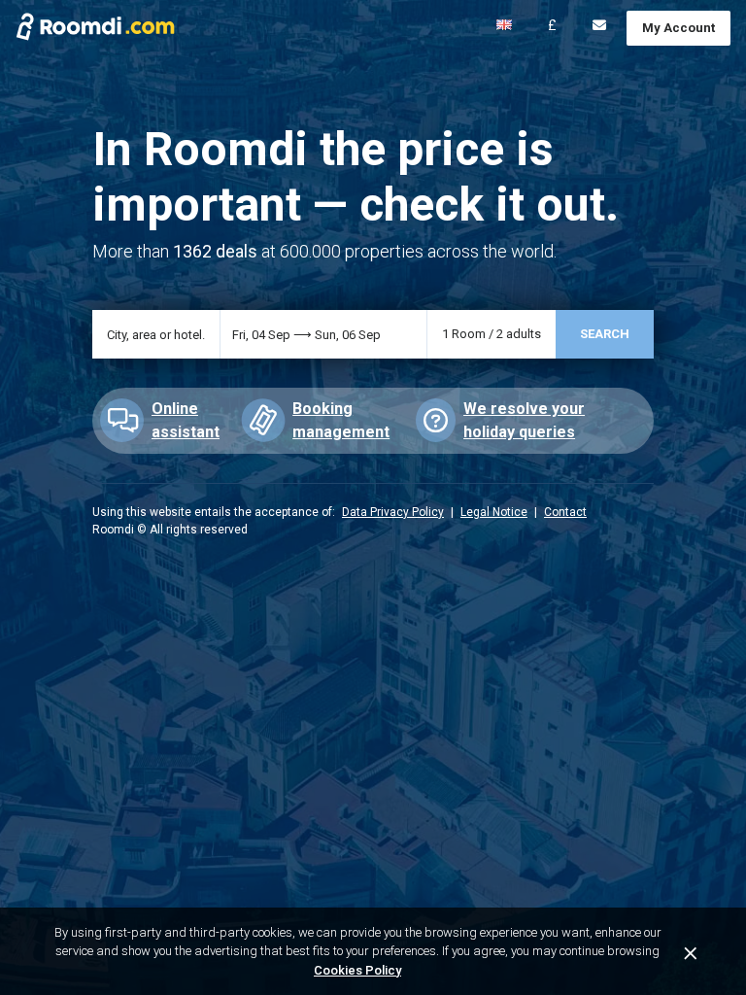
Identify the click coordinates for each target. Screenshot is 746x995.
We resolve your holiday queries (524, 420)
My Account (678, 27)
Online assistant (186, 420)
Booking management (341, 420)
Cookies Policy (357, 970)
